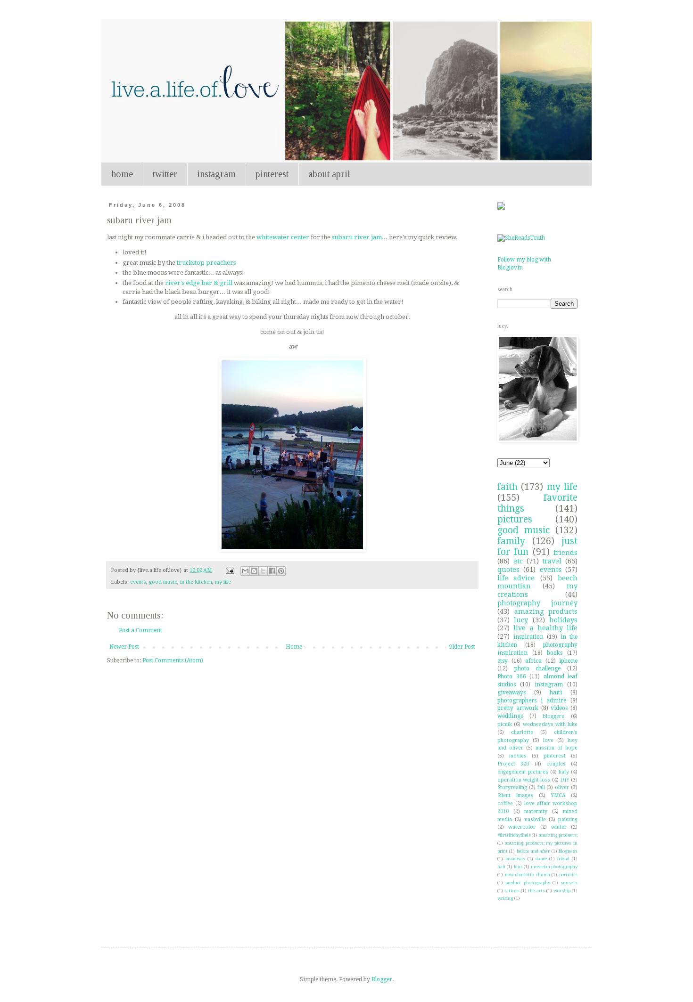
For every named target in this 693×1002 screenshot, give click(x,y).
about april (329, 174)
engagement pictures (522, 772)
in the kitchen (196, 582)
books (554, 653)
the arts (536, 890)
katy (564, 772)
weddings (510, 716)
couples (556, 764)
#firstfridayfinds (514, 835)
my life (223, 582)
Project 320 (513, 764)
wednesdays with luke (550, 724)
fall (541, 787)
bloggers (553, 716)
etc (518, 561)
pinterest (272, 174)
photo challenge (537, 668)
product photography (527, 882)
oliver (562, 787)
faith (507, 486)
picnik (504, 724)
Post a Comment (140, 630)
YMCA (558, 795)
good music (163, 582)
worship (561, 890)
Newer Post (124, 647)
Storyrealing (512, 787)
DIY (564, 780)
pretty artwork (517, 708)
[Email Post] (229, 570)
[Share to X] (263, 571)
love (548, 740)
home (122, 174)
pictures (514, 519)
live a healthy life (545, 628)
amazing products (546, 611)
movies (518, 756)
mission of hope (557, 748)
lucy (521, 620)
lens (518, 866)
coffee (505, 803)
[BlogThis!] (254, 571)
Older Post (461, 647)
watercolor (522, 827)
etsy (502, 661)
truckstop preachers (206, 262)
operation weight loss (524, 780)
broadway (515, 858)
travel (551, 561)
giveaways (511, 692)
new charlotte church (527, 874)
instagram (216, 174)
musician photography (554, 866)
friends (565, 552)
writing (505, 898)
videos (559, 708)
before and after (533, 851)
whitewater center (282, 237)
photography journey (537, 603)
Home (294, 647)
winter (559, 827)
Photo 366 (511, 676)
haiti (556, 692)
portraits (568, 874)
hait (501, 866)
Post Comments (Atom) (172, 660)
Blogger (381, 979)
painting (568, 819)
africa (533, 661)
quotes (508, 569)
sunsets (569, 882)
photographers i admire (531, 700)
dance (541, 858)
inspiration (528, 637)
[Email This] (245, 571)
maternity (535, 811)
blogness (568, 851)
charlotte (522, 732)
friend (563, 858)
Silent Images (515, 795)
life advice (516, 578)
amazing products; (558, 835)
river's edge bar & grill (199, 282)
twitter (165, 174)
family (511, 541)
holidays (563, 620)
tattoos (512, 890)
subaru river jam (357, 237)
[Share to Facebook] (272, 571)
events (138, 582)
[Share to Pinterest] (281, 571)
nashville (535, 819)
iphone (568, 661)
